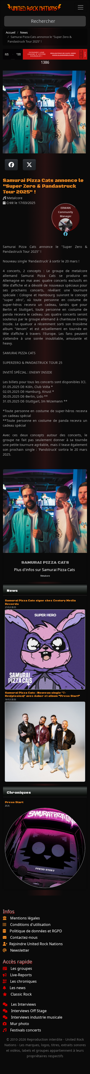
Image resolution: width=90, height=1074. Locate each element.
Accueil (10, 32)
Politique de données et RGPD (36, 930)
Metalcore (45, 575)
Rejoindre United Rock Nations (36, 943)
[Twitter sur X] (29, 164)
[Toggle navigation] (80, 7)
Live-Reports (21, 974)
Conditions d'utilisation (30, 924)
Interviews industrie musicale (36, 1017)
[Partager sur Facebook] (11, 164)
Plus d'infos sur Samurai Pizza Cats (44, 569)
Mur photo (19, 1023)
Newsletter (19, 950)
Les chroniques (23, 981)
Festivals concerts (25, 1030)
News (24, 32)
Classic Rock (21, 994)
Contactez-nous (24, 937)
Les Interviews (23, 1004)
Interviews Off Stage (29, 1010)
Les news (18, 987)
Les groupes (21, 968)
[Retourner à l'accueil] (34, 7)
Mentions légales (25, 918)
